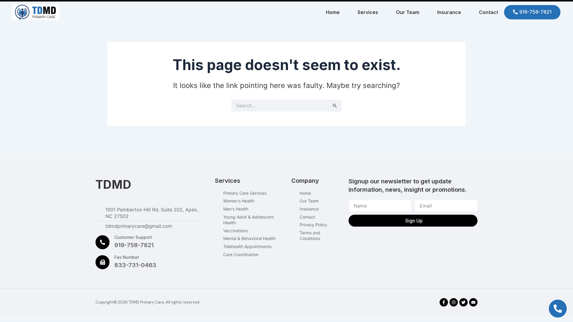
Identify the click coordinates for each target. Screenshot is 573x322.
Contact (488, 12)
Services (368, 12)
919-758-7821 (134, 245)
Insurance (449, 12)
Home (333, 12)
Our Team (407, 12)
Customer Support (133, 237)
